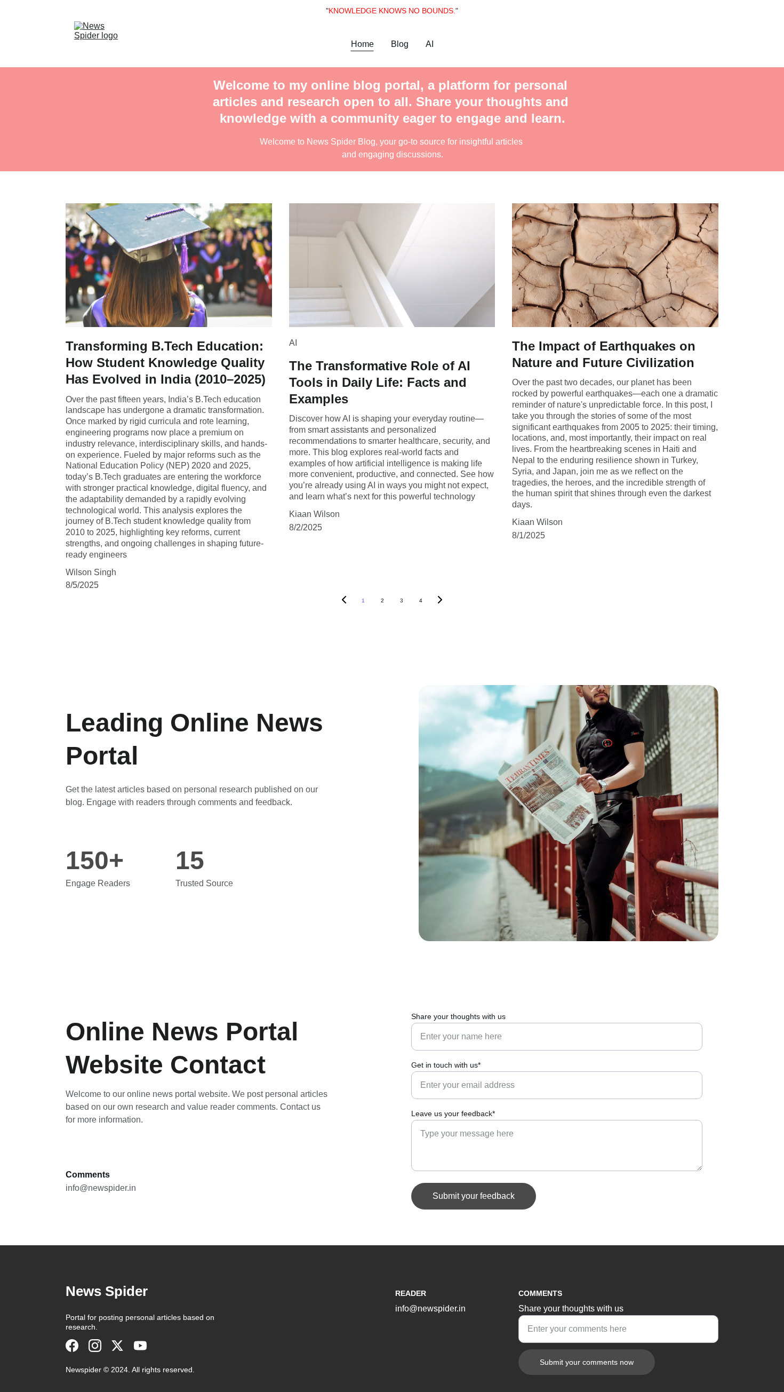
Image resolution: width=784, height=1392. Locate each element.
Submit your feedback (474, 1195)
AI (430, 44)
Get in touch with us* (446, 1065)
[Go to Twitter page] (117, 1345)
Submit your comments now (587, 1362)
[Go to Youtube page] (140, 1345)
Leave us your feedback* (453, 1113)
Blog (400, 44)
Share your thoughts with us (458, 1016)
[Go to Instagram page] (95, 1345)
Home (362, 44)
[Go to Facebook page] (72, 1345)
